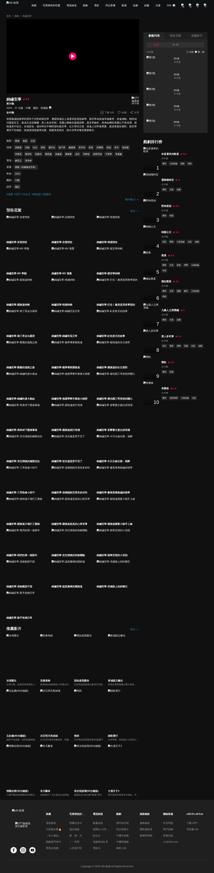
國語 (35, 108)
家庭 (25, 141)
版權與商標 (146, 835)
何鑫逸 (58, 154)
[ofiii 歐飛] (14, 5)
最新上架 (121, 848)
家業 (163, 255)
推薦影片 (197, 35)
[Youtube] (32, 850)
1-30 (156, 44)
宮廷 (164, 242)
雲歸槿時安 (167, 180)
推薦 (48, 814)
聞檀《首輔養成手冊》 (26, 167)
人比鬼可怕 (75, 848)
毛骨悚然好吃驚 (77, 814)
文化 (171, 265)
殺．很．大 (75, 835)
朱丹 (116, 147)
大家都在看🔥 (54, 829)
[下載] (198, 5)
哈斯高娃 (97, 154)
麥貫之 (18, 160)
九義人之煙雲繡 (170, 310)
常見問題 (168, 823)
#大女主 (26, 194)
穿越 (186, 346)
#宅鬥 (17, 194)
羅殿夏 (68, 154)
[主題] (206, 5)
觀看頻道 (98, 823)
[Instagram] (23, 850)
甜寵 (182, 163)
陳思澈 (48, 154)
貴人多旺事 (167, 336)
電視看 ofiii (193, 829)
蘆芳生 (52, 147)
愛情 (17, 141)
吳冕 (91, 147)
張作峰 (28, 160)
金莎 (77, 154)
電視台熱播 (52, 848)
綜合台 (96, 835)
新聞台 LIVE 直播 (101, 829)
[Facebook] (13, 850)
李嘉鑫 (118, 154)
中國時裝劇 (122, 841)
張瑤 (43, 147)
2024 (9, 108)
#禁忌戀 (36, 194)
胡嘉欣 (38, 154)
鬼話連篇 (74, 829)
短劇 (179, 189)
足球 (171, 291)
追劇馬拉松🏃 (101, 841)
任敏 (27, 147)
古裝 (33, 141)
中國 (28, 108)
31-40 (175, 44)
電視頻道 (51, 823)
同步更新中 (122, 829)
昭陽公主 (166, 232)
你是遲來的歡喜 (170, 154)
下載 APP (192, 823)
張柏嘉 (125, 147)
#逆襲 (9, 194)
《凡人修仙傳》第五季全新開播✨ (54, 835)
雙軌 (163, 362)
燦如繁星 (166, 281)
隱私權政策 (146, 829)
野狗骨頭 (166, 206)
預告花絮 (175, 35)
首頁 (8, 16)
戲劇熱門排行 (53, 841)
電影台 (96, 848)
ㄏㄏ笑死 (74, 841)
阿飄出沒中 (75, 823)
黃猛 (109, 147)
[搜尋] (183, 5)
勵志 (186, 291)
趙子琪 (62, 147)
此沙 (35, 147)
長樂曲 (165, 388)
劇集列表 (154, 35)
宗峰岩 (86, 154)
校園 (179, 291)
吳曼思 (18, 154)
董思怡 (28, 154)
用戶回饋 (168, 829)
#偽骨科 (46, 194)
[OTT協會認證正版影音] (135, 100)
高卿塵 (100, 147)
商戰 (186, 265)
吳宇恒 (82, 147)
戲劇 (17, 16)
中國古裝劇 (122, 835)
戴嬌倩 (72, 147)
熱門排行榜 (122, 823)
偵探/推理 (174, 398)
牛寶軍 (108, 154)
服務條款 (145, 823)
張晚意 (18, 147)
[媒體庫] (191, 5)
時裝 (190, 163)
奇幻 (164, 346)
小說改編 (173, 163)
